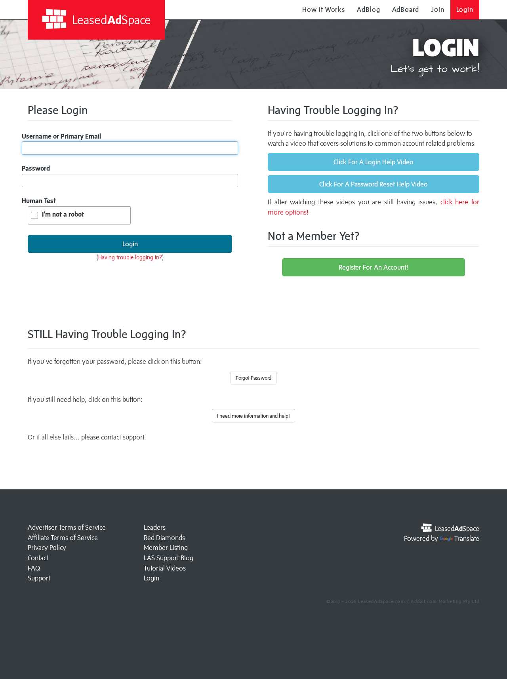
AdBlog (368, 9)
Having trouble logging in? (130, 257)
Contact (38, 558)
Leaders (155, 527)
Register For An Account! (373, 267)
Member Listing (166, 548)
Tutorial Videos (165, 568)
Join (437, 9)
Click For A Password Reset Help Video (373, 184)
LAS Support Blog (168, 558)
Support (39, 578)
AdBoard (405, 9)
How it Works (323, 9)
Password (36, 168)
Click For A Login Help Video (374, 162)
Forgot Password (253, 378)
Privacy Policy (47, 548)
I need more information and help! (253, 416)
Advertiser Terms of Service (67, 527)
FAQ (34, 568)
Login (465, 9)
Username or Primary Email (61, 136)
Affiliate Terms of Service (63, 538)
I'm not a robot (63, 214)
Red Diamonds (164, 538)
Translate (466, 538)
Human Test (39, 201)
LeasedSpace (110, 20)
